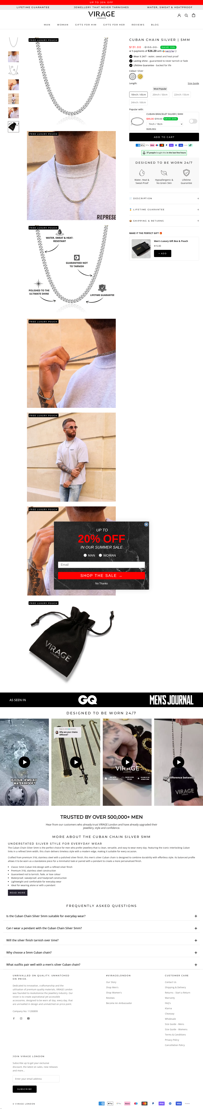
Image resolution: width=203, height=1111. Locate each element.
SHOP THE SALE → (101, 575)
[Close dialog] (146, 524)
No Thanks (101, 583)
